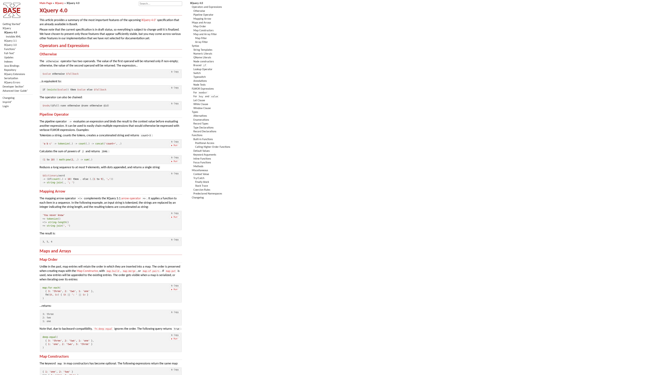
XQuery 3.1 (10, 41)
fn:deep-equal (103, 328)
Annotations (200, 81)
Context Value (201, 174)
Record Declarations (204, 131)
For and (205, 96)
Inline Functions (202, 158)
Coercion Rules (201, 190)
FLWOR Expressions (203, 89)
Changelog (9, 98)
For (200, 92)
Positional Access (204, 143)
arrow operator (131, 198)
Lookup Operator (202, 69)
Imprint (7, 102)
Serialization (11, 78)
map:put (171, 271)
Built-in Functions (203, 139)
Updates (8, 57)
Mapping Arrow (52, 192)
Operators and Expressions (64, 46)
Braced (199, 65)
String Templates (202, 50)
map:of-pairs (151, 271)
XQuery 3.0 (10, 45)
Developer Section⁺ (13, 86)
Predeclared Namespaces (207, 193)
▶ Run (174, 145)
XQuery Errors (12, 82)
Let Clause (199, 100)
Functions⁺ (10, 49)
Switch (197, 73)
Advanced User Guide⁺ (15, 91)
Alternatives (200, 116)
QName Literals (202, 57)
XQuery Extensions (14, 74)
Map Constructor (87, 271)
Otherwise (48, 54)
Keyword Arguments (204, 154)
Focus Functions (202, 162)
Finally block (202, 182)
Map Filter (201, 38)
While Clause (200, 104)
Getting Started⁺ (12, 24)
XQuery (7, 28)
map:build (113, 271)
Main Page (46, 3)
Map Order (49, 260)
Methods (198, 166)
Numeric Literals (202, 53)
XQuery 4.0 (148, 20)
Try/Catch (198, 178)
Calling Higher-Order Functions (212, 147)
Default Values (201, 151)
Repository (10, 70)
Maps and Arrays (55, 251)
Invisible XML (13, 36)
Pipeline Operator (54, 115)
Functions (197, 135)
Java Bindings (11, 66)
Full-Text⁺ (9, 53)
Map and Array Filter (205, 34)
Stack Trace (201, 186)
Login (6, 106)
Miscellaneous (200, 170)
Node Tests (199, 85)
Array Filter (201, 42)
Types (195, 112)
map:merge (129, 271)
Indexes (8, 61)
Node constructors (203, 61)
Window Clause (202, 108)
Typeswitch (199, 77)
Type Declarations (203, 127)
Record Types (200, 123)
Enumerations (201, 120)
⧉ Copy (175, 71)
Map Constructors (54, 357)
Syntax (195, 46)
